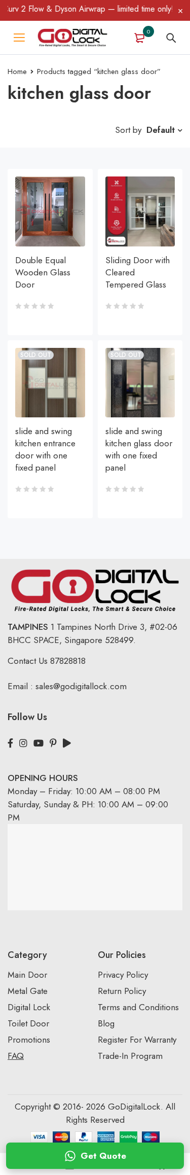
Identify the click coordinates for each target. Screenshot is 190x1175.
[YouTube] (38, 743)
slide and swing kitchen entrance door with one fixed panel (45, 449)
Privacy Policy (123, 975)
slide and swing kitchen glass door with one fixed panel (138, 449)
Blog (106, 1023)
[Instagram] (23, 743)
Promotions (29, 1040)
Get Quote (103, 1156)
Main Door (27, 975)
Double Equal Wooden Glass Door (42, 272)
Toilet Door (28, 1023)
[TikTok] (67, 743)
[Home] (72, 37)
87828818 (68, 661)
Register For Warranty (138, 1040)
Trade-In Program (130, 1056)
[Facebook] (10, 743)
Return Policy (122, 991)
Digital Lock (29, 1007)
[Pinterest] (53, 743)
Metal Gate (28, 991)
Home (17, 71)
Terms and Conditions (138, 1007)
